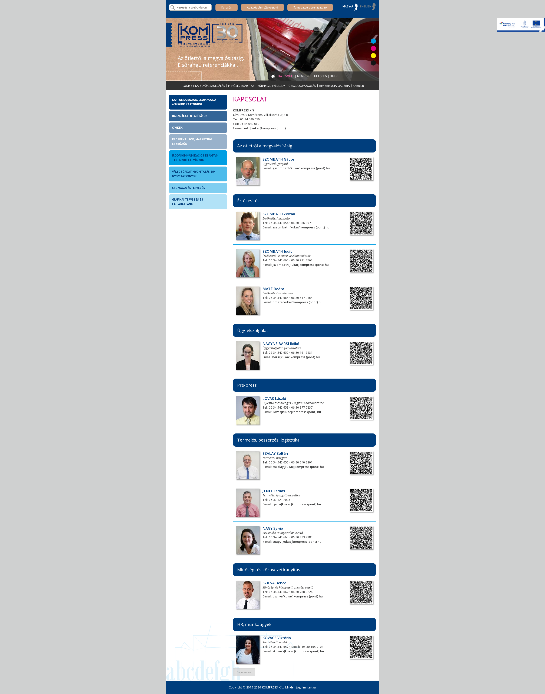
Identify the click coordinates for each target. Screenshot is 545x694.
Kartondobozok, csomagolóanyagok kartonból (194, 102)
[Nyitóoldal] (211, 36)
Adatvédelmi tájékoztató (262, 7)
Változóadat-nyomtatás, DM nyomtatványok (193, 174)
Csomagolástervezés (188, 188)
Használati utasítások (190, 116)
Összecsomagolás (302, 86)
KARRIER (358, 86)
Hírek (334, 76)
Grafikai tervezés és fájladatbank (187, 202)
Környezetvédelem (271, 86)
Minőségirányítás (241, 86)
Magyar (348, 6)
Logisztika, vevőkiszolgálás (204, 86)
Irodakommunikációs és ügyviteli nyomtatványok (195, 158)
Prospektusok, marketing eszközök (192, 141)
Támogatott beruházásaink (310, 7)
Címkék (177, 128)
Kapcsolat (286, 76)
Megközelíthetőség (312, 76)
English (366, 6)
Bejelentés (244, 672)
